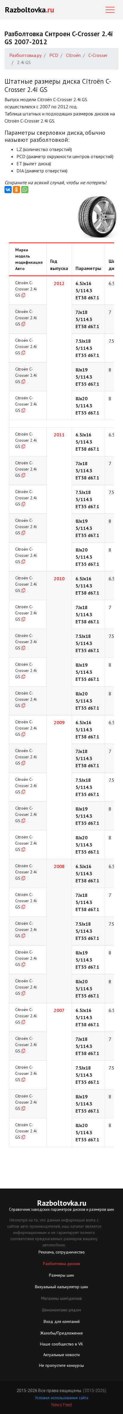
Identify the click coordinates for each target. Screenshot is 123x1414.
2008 (59, 866)
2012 (59, 283)
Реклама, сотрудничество (62, 1252)
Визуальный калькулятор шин (61, 1286)
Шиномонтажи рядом (61, 1310)
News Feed (61, 1404)
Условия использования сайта (61, 1397)
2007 (59, 1010)
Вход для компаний (62, 1321)
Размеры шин (61, 1275)
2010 (59, 579)
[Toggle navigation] (110, 9)
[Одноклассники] (16, 189)
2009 (59, 722)
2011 (59, 435)
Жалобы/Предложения (61, 1333)
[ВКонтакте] (8, 189)
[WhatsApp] (24, 189)
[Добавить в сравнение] (23, 295)
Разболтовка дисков (61, 1263)
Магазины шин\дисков (61, 1298)
